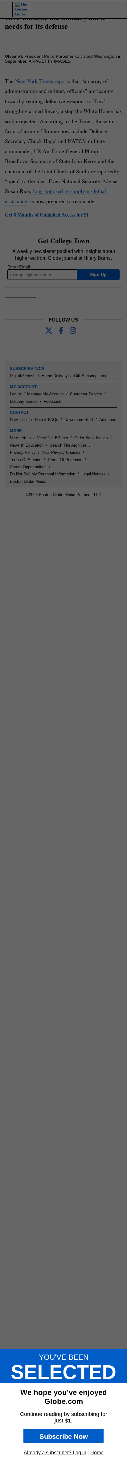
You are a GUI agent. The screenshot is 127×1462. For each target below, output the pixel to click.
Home (97, 1452)
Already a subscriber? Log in (55, 1452)
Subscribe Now (63, 1436)
